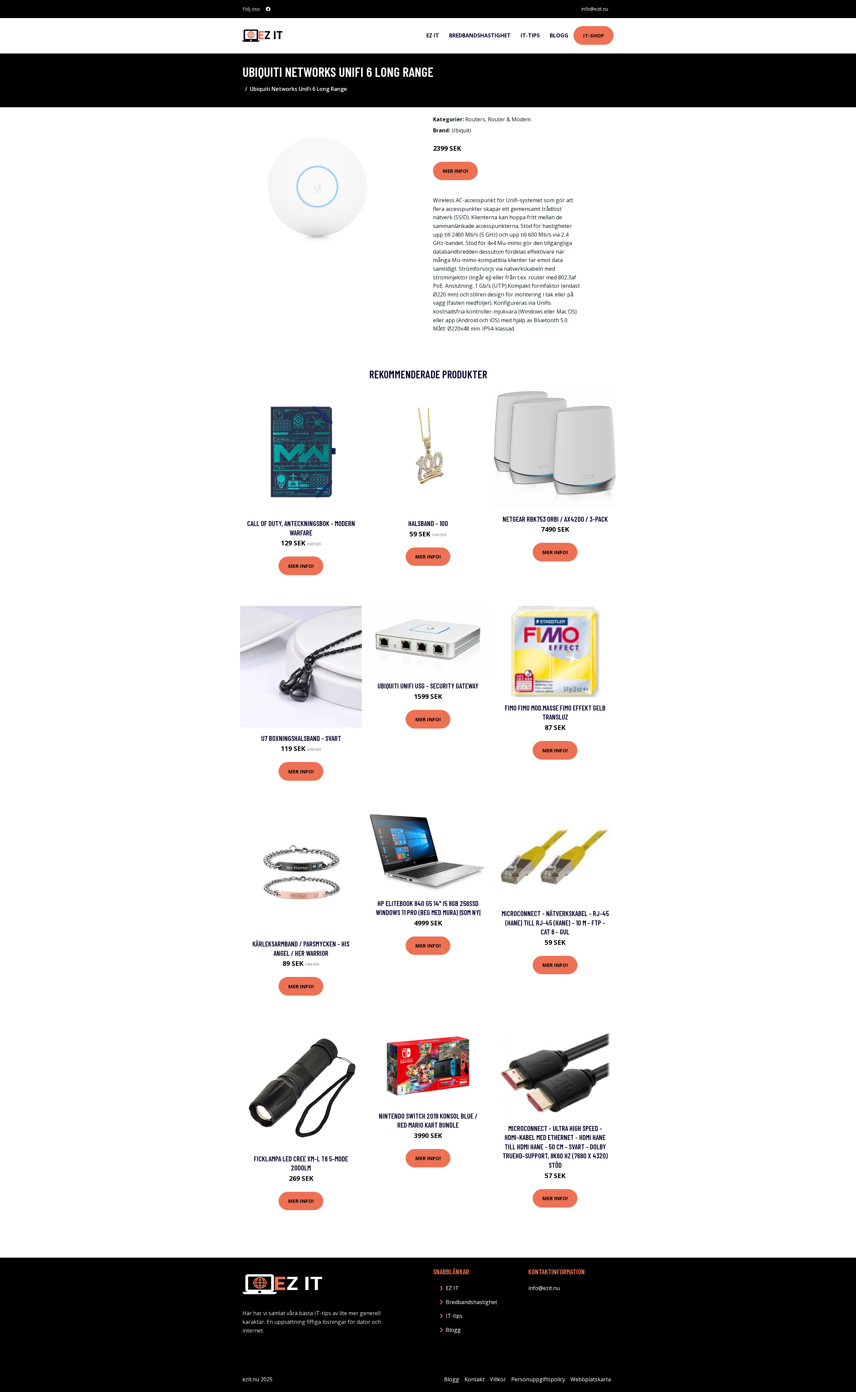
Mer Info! (455, 170)
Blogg (559, 35)
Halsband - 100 (428, 523)
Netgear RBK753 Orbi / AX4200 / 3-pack (555, 519)
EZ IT (432, 35)
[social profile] (268, 9)
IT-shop (593, 35)
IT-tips (530, 35)
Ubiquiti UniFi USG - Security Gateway (428, 685)
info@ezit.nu (594, 9)
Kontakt (474, 1379)
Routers (475, 119)
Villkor (498, 1379)
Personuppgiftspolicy (538, 1379)
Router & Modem (509, 119)
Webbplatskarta (590, 1379)
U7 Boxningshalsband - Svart (301, 738)
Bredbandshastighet (480, 35)
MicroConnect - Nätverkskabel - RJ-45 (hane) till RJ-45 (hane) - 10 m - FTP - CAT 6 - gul (555, 922)
